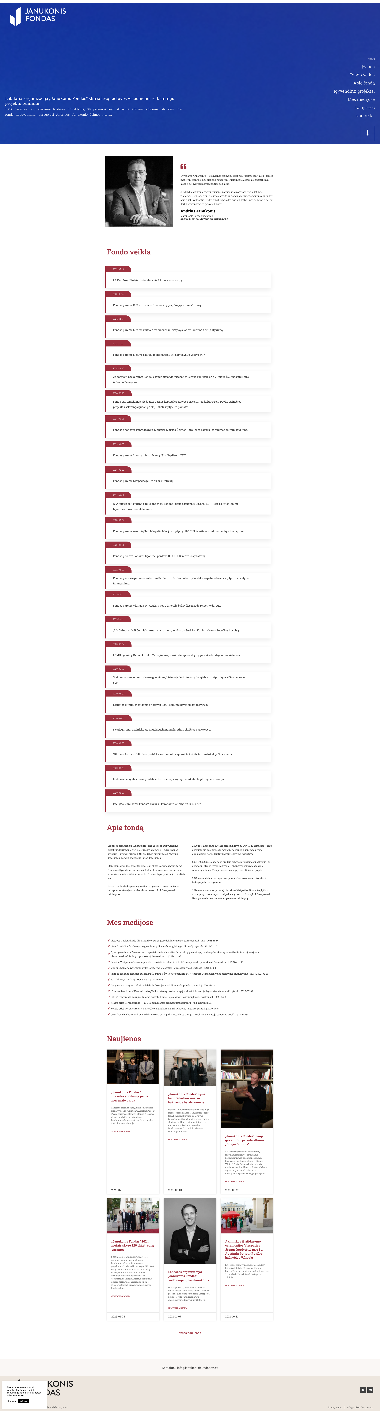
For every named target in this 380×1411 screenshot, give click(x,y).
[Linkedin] (370, 1390)
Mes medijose (361, 99)
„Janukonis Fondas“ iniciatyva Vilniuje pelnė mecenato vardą (129, 1096)
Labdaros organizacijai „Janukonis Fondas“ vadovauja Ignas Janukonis (188, 1276)
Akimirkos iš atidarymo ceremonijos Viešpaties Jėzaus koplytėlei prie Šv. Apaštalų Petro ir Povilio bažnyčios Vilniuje (244, 1249)
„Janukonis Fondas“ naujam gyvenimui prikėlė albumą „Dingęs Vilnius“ (246, 1140)
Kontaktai (365, 115)
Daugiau (11, 1401)
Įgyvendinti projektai (354, 91)
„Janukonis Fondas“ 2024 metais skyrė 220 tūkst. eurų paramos (132, 1245)
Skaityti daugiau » (120, 1131)
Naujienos (365, 107)
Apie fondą (364, 82)
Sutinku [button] (23, 1401)
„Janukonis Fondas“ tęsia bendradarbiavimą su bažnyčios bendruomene (187, 1098)
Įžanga (368, 66)
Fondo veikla (362, 74)
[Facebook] (363, 1390)
